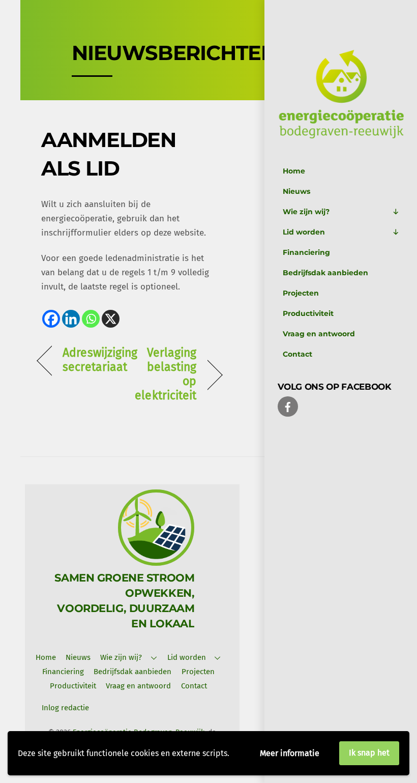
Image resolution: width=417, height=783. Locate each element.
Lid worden (304, 232)
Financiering (306, 252)
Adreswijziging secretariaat (100, 360)
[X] (111, 319)
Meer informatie (289, 753)
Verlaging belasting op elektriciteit (165, 374)
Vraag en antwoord (319, 333)
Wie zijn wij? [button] (121, 657)
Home (294, 171)
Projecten (301, 293)
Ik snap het (369, 753)
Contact (297, 354)
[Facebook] (51, 319)
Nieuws (296, 191)
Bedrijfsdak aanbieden (325, 272)
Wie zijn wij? (306, 211)
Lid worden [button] (186, 657)
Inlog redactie (65, 707)
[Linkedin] (71, 319)
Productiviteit (308, 313)
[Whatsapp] (91, 319)
